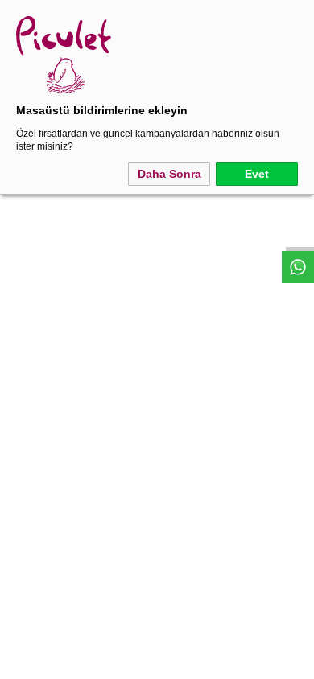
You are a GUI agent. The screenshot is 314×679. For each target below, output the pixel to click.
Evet (257, 173)
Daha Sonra (169, 173)
